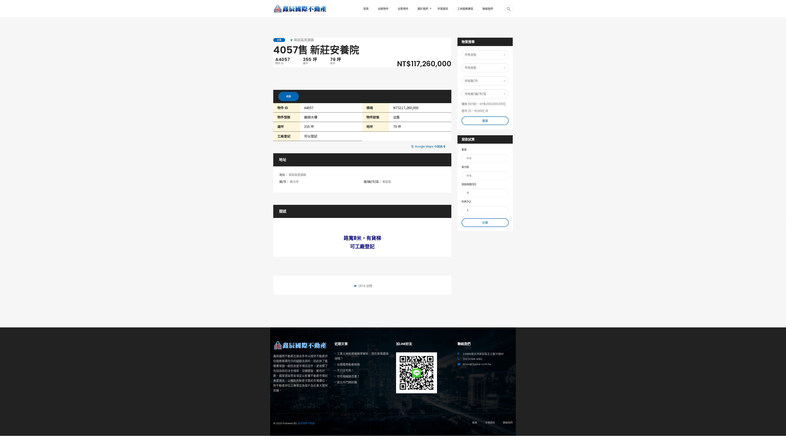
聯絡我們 (508, 422)
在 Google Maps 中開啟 (427, 146)
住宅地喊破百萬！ (348, 376)
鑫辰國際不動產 (306, 423)
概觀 (288, 96)
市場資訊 (490, 422)
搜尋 (485, 121)
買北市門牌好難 (347, 382)
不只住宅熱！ (345, 370)
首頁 (474, 422)
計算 (485, 223)
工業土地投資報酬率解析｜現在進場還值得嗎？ (361, 356)
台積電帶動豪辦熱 (348, 364)
